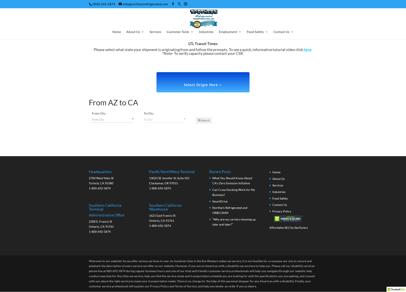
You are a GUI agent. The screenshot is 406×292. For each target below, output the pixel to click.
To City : (149, 113)
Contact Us (281, 32)
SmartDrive (220, 201)
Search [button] (205, 120)
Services (155, 32)
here (307, 49)
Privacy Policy (281, 211)
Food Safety (255, 32)
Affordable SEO (279, 227)
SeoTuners (301, 227)
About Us (133, 32)
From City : (99, 113)
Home (116, 32)
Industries (206, 32)
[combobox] (113, 119)
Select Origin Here (201, 85)
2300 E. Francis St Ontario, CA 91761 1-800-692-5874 (106, 218)
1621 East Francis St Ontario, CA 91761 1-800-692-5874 (165, 215)
